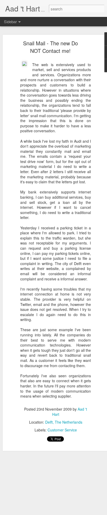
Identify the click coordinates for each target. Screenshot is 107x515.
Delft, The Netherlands (63, 422)
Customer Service (62, 429)
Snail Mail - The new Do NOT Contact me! (50, 46)
